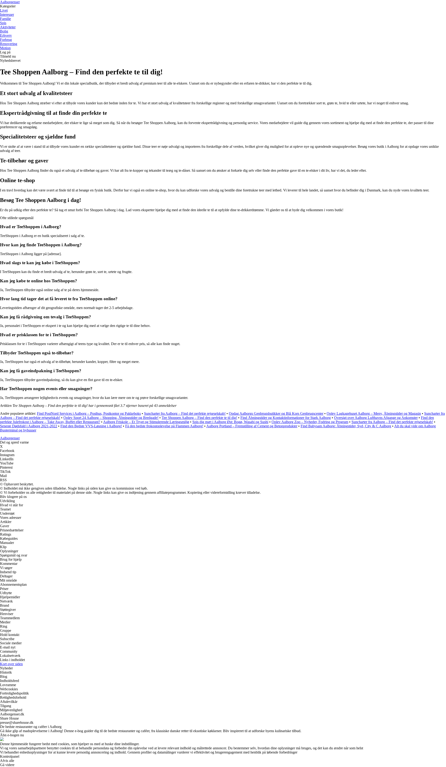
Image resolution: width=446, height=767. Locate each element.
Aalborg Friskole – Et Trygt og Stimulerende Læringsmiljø (146, 422)
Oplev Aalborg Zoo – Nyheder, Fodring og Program (310, 422)
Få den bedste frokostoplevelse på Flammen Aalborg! (164, 426)
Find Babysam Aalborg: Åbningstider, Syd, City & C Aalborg (346, 426)
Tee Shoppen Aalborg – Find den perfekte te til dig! (199, 418)
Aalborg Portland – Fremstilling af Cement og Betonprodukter (251, 426)
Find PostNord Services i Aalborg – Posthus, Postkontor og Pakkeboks (89, 413)
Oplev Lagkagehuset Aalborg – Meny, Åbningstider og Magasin (374, 413)
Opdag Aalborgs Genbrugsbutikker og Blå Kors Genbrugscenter (276, 413)
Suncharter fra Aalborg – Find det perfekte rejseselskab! (185, 413)
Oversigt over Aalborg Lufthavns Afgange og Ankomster (376, 418)
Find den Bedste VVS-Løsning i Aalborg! (91, 426)
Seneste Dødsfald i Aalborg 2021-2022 (28, 426)
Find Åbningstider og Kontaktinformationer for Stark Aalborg (285, 418)
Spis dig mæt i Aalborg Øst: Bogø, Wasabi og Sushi (230, 422)
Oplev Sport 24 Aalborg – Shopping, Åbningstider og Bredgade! (110, 418)
